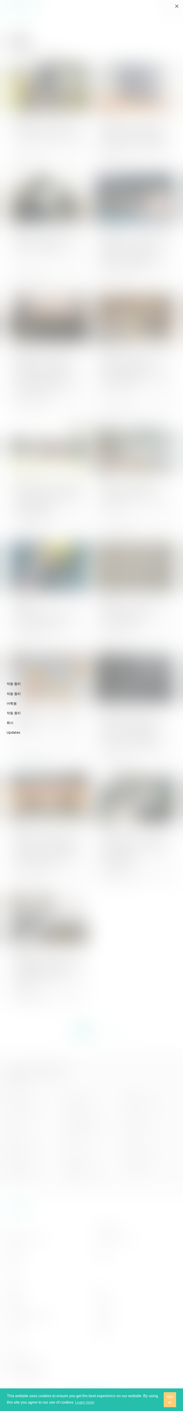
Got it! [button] (170, 1399)
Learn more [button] (84, 1402)
